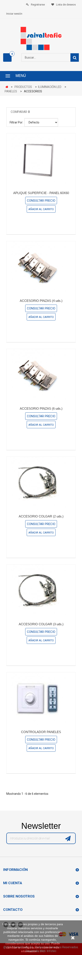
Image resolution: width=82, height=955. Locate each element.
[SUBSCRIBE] (68, 839)
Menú (21, 76)
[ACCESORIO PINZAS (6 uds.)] (41, 375)
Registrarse (38, 4)
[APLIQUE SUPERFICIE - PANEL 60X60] (41, 159)
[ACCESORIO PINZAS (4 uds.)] (41, 267)
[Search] (74, 57)
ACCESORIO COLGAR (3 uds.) (41, 624)
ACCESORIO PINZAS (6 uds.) (41, 408)
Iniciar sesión (14, 13)
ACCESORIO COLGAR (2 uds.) (41, 516)
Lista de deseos (66, 4)
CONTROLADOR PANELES (41, 732)
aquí (40, 951)
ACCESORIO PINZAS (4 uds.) (41, 300)
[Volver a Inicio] (7, 87)
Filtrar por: (16, 122)
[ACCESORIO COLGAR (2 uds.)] (41, 483)
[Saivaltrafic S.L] (41, 38)
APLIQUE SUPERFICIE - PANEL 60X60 (41, 193)
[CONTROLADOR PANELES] (41, 698)
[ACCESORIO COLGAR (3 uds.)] (41, 591)
